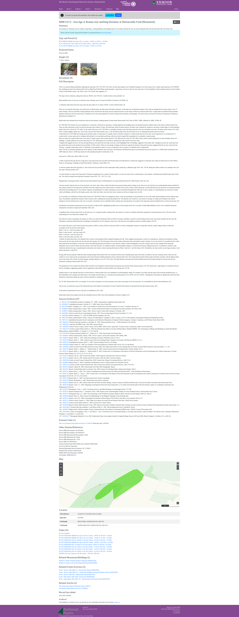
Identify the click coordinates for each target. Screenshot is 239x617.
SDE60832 (65, 315)
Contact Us (85, 607)
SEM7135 (66, 355)
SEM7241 (66, 391)
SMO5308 (65, 317)
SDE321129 (66, 364)
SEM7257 (66, 373)
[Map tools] (61, 474)
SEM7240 (66, 385)
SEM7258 (66, 342)
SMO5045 (66, 322)
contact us (117, 602)
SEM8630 (65, 309)
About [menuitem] (68, 9)
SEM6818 (66, 396)
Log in (176, 9)
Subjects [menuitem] (78, 9)
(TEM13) (74, 586)
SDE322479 (66, 329)
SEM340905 (66, 407)
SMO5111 (65, 320)
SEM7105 (66, 349)
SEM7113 (66, 400)
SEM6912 (66, 338)
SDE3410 (65, 306)
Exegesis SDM (176, 607)
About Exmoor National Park (90, 609)
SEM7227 (66, 394)
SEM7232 (66, 367)
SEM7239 (66, 340)
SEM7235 (66, 358)
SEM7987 (66, 409)
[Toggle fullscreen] (178, 463)
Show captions (64, 60)
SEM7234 (66, 382)
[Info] (61, 471)
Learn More (109, 15)
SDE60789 (66, 333)
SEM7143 (66, 351)
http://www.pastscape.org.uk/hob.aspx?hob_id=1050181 (75, 423)
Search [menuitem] (88, 9)
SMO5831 (65, 324)
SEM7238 (66, 378)
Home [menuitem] (61, 9)
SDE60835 (66, 344)
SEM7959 (66, 326)
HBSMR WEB (171, 609)
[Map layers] (61, 464)
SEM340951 (66, 411)
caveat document (106, 32)
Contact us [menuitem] (109, 9)
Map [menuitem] (117, 9)
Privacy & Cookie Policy (86, 616)
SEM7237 (66, 371)
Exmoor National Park (161, 3)
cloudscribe (177, 611)
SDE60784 (66, 360)
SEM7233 (66, 380)
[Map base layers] (61, 467)
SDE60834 (66, 347)
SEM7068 (66, 405)
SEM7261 (66, 369)
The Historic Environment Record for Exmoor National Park (82, 2)
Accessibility (176, 612)
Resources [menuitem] (98, 9)
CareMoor (128, 3)
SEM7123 (66, 402)
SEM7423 (66, 398)
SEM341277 (66, 416)
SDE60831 (65, 313)
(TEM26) (73, 588)
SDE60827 (65, 304)
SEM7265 (66, 389)
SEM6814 (66, 362)
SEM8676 (65, 311)
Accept (118, 15)
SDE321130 (65, 302)
